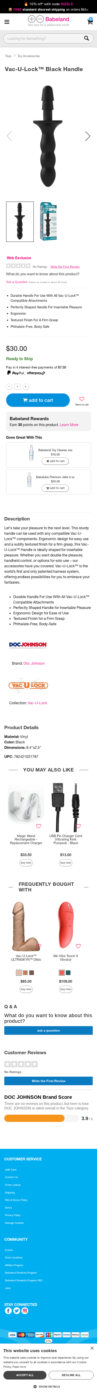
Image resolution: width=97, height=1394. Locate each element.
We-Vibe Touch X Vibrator (65, 958)
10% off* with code (48, 4)
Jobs (8, 1288)
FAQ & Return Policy (16, 1200)
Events (9, 1250)
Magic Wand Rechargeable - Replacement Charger (26, 839)
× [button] (92, 1348)
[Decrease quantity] (9, 387)
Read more (19, 1366)
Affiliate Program (14, 1265)
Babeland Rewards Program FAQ (23, 1280)
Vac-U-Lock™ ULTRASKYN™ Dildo (26, 958)
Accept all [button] (25, 1375)
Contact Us (11, 1177)
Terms (8, 1207)
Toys (8, 56)
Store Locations (14, 1257)
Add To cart (41, 400)
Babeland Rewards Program (21, 1272)
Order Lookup (13, 1184)
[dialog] (48, 1369)
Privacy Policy (13, 1215)
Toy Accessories (28, 56)
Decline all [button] (71, 1375)
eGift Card (10, 1169)
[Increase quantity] (26, 387)
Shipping (10, 1192)
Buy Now (26, 862)
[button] (6, 21)
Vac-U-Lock (37, 703)
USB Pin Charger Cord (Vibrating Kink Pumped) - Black (65, 839)
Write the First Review (65, 266)
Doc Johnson (34, 663)
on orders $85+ (48, 9)
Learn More (69, 424)
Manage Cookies (14, 1222)
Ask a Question (17, 282)
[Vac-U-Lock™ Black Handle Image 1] (48, 136)
